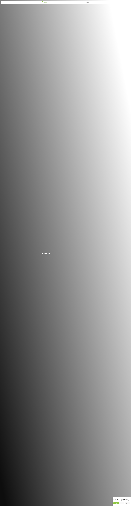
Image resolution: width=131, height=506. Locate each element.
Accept (116, 503)
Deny (121, 503)
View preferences (127, 503)
